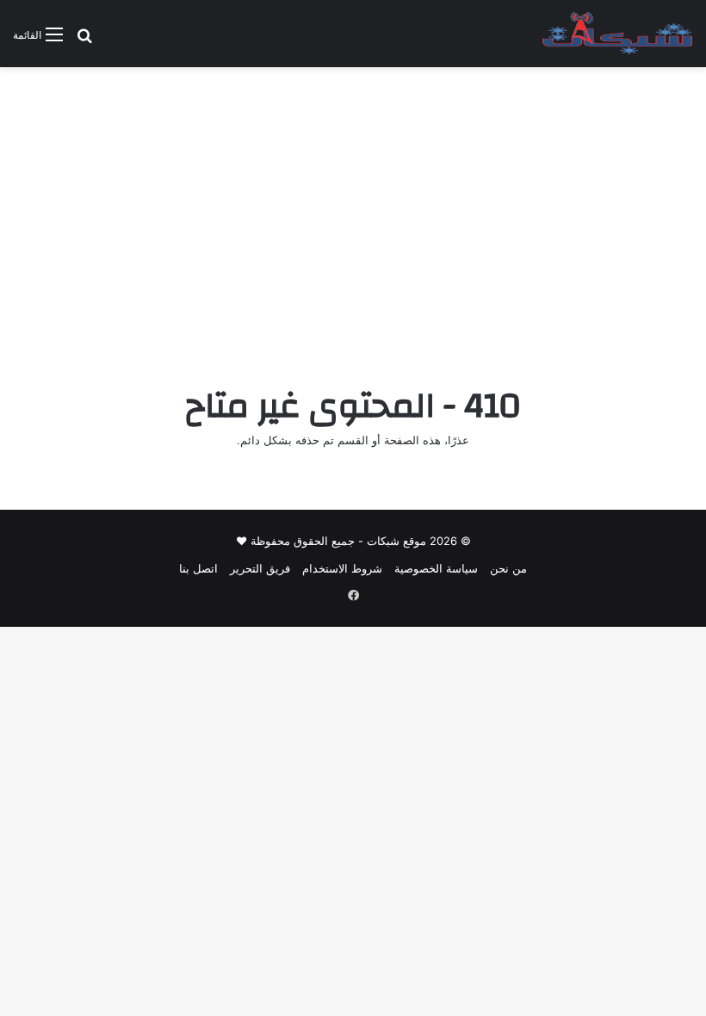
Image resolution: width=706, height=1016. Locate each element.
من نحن (508, 568)
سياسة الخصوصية (436, 568)
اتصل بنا (198, 568)
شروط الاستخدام (342, 568)
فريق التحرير (260, 568)
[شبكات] (617, 33)
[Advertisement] (353, 213)
